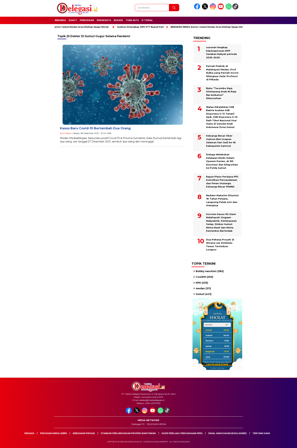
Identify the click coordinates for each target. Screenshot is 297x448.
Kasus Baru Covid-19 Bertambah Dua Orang (95, 128)
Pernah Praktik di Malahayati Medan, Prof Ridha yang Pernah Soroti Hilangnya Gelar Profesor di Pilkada (222, 73)
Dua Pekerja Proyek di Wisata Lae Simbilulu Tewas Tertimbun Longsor (220, 244)
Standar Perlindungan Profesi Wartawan (128, 433)
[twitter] (205, 8)
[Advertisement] (260, 84)
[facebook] (197, 8)
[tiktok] (236, 8)
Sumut (73, 20)
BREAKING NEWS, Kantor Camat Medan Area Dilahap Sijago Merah (59, 27)
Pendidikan (87, 20)
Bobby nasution (210, 271)
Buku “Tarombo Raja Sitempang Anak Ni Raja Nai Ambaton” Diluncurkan (221, 93)
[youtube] (221, 8)
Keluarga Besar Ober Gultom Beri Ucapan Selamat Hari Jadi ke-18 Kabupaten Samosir (221, 140)
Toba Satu (132, 20)
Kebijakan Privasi (84, 433)
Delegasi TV (138, 424)
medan (203, 288)
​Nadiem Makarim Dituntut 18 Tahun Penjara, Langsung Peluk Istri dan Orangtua (222, 200)
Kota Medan (66, 133)
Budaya (118, 20)
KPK (202, 282)
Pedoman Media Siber (53, 433)
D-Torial (147, 20)
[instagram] (213, 8)
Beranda (60, 20)
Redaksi (29, 433)
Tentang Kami (261, 433)
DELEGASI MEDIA (156, 424)
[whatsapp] (229, 8)
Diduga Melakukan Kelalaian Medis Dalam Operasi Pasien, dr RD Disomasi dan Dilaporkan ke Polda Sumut (222, 161)
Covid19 (204, 276)
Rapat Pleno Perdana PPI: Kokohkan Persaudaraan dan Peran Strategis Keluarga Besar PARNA (222, 181)
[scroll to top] (285, 442)
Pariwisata (104, 20)
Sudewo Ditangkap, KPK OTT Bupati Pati (129, 27)
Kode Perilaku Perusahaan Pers (182, 433)
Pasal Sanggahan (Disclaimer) (227, 433)
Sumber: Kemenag (217, 368)
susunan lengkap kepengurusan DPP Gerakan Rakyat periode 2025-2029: (221, 52)
